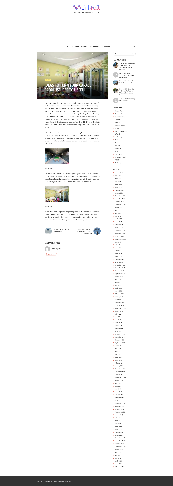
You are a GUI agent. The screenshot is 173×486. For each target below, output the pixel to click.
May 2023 (118, 285)
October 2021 (119, 340)
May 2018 (118, 458)
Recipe (117, 143)
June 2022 (118, 317)
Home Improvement (121, 131)
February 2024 (119, 259)
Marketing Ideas (120, 137)
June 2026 (118, 179)
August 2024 (119, 242)
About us (70, 46)
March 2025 (119, 222)
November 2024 (120, 233)
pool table (55, 141)
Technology (118, 154)
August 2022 (119, 311)
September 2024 (120, 239)
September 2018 (120, 447)
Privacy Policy (94, 46)
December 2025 (120, 196)
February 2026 (119, 190)
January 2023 (119, 297)
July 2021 (118, 349)
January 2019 (119, 435)
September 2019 (120, 412)
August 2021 (119, 346)
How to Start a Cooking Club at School (127, 100)
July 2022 (118, 314)
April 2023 (118, 288)
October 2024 (119, 236)
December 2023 (120, 265)
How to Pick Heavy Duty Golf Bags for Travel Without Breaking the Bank (127, 92)
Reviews (48, 80)
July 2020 (118, 383)
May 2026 (118, 181)
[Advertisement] (86, 30)
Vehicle (117, 160)
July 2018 (118, 452)
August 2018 (119, 449)
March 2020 (119, 395)
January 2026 (119, 193)
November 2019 (120, 406)
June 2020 (118, 386)
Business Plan (119, 114)
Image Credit (49, 168)
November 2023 (120, 268)
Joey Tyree (61, 94)
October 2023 (119, 271)
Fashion (117, 122)
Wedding (117, 163)
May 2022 (118, 320)
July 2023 (118, 279)
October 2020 (119, 375)
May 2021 (118, 354)
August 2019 (119, 415)
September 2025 (120, 204)
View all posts (51, 254)
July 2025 (118, 210)
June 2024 (118, 248)
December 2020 (120, 369)
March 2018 (119, 464)
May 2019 (118, 423)
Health (117, 128)
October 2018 (119, 444)
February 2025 (119, 225)
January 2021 (119, 366)
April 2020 (118, 392)
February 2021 (119, 363)
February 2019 (119, 432)
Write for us (105, 46)
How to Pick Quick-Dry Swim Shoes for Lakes (126, 82)
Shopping (118, 148)
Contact (84, 46)
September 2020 (120, 377)
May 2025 (118, 216)
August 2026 (119, 173)
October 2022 (119, 305)
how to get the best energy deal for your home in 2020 (84, 231)
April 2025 (118, 219)
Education (118, 120)
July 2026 (118, 176)
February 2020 (119, 398)
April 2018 (118, 461)
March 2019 (119, 429)
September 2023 (120, 274)
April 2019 (118, 426)
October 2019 (119, 409)
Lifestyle (117, 134)
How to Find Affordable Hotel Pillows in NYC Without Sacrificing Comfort (127, 66)
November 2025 (120, 199)
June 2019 (118, 421)
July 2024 (118, 245)
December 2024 (120, 230)
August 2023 (119, 277)
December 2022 (120, 300)
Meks (55, 481)
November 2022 (120, 302)
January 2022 (119, 331)
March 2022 (119, 326)
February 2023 (119, 294)
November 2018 (120, 441)
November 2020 (120, 372)
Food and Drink (120, 125)
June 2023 (118, 282)
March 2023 (119, 291)
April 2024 (118, 253)
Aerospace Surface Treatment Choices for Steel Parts (126, 75)
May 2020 (118, 389)
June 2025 (118, 213)
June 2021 (118, 351)
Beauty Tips (119, 111)
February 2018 (119, 467)
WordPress (68, 481)
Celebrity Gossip (120, 117)
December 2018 (120, 438)
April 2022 (118, 323)
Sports (117, 151)
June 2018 (118, 455)
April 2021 (118, 357)
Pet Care (117, 140)
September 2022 (120, 308)
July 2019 (118, 418)
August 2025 (119, 207)
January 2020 (119, 400)
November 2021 (120, 337)
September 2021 (120, 343)
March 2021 (119, 360)
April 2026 (118, 184)
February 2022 (119, 328)
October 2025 (119, 202)
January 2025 (119, 228)
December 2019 (120, 403)
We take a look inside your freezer (61, 230)
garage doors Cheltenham (54, 122)
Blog (77, 46)
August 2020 (119, 380)
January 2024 (119, 262)
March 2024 (119, 256)
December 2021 (120, 334)
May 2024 (118, 251)
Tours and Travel (120, 157)
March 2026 (119, 187)
